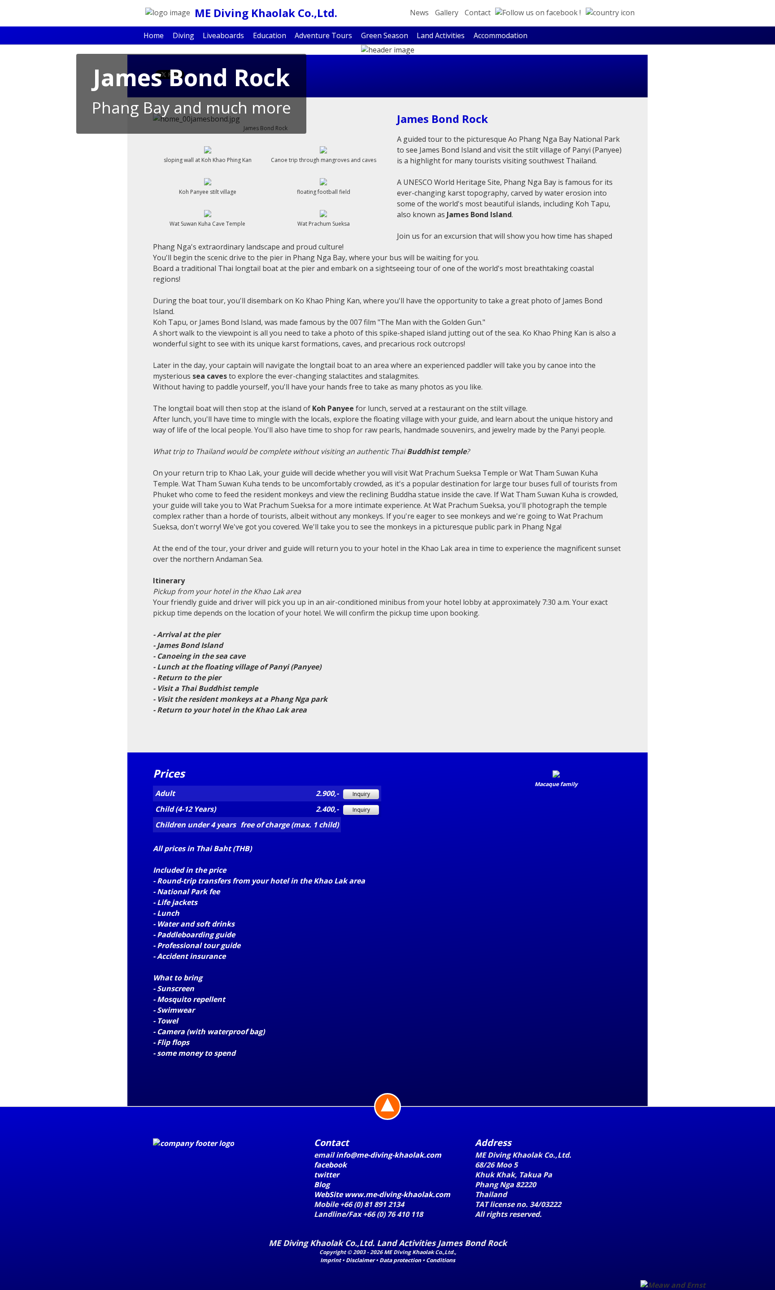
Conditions (440, 1260)
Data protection (400, 1260)
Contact (478, 12)
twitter (326, 1175)
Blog (322, 1184)
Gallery (446, 12)
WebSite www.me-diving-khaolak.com (382, 1194)
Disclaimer (360, 1260)
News (419, 12)
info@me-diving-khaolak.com (388, 1155)
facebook (330, 1165)
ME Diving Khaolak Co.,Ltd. (266, 12)
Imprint (330, 1260)
